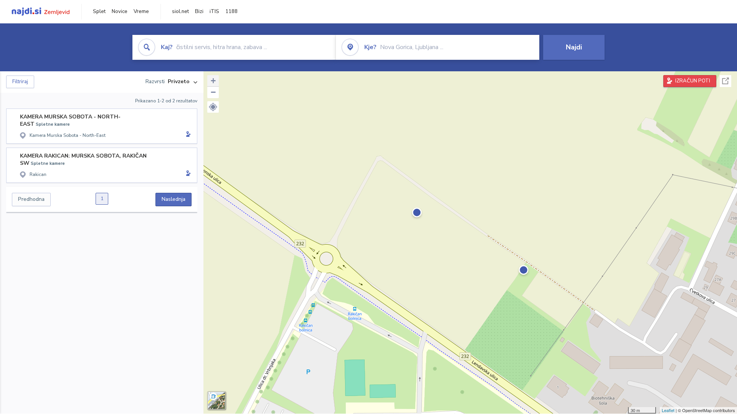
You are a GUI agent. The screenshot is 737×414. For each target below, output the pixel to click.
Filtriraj (20, 81)
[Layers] (216, 400)
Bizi (199, 11)
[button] (213, 107)
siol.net (180, 11)
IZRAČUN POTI (692, 80)
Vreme (141, 11)
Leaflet (668, 410)
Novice (119, 11)
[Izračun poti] (187, 135)
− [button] (213, 92)
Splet (99, 11)
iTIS (214, 11)
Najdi (574, 47)
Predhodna (31, 199)
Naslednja (173, 199)
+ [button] (213, 80)
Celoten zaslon (725, 81)
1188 (231, 11)
